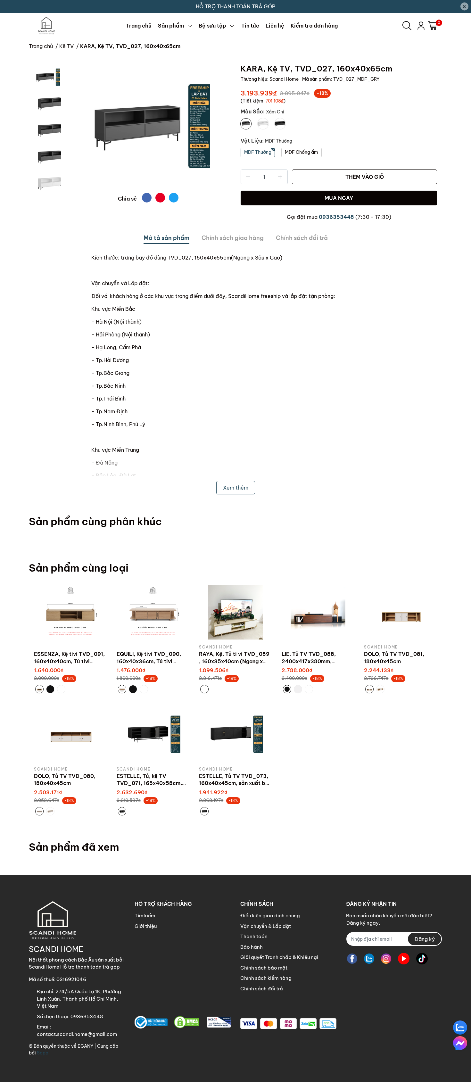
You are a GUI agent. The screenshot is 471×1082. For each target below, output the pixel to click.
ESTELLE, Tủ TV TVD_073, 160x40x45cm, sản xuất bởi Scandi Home (234, 783)
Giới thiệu (146, 926)
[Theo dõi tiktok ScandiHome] (422, 958)
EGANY (85, 1046)
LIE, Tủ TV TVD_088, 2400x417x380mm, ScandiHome (309, 661)
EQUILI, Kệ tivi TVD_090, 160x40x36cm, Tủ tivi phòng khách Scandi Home (151, 661)
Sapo (42, 1053)
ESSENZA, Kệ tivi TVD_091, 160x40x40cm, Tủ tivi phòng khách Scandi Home (69, 661)
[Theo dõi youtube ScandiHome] (403, 958)
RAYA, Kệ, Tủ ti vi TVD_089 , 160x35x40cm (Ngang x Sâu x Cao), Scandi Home (234, 661)
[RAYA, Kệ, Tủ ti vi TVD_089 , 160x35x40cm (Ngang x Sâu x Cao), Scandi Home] (235, 612)
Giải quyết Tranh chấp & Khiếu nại (279, 957)
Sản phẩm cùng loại (78, 567)
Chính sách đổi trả (261, 989)
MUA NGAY (339, 198)
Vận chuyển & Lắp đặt (265, 926)
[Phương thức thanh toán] (288, 1023)
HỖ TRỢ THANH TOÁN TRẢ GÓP (235, 6)
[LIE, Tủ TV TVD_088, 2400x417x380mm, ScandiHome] (318, 612)
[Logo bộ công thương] (183, 1022)
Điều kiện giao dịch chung (270, 916)
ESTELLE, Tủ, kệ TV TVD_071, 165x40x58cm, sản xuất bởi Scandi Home (150, 783)
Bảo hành (251, 947)
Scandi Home (284, 79)
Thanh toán (254, 936)
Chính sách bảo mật (263, 968)
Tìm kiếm (145, 916)
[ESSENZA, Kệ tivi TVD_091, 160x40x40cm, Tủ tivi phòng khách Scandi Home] (70, 612)
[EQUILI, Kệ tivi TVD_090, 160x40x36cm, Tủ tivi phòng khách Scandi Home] (153, 612)
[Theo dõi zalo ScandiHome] (369, 958)
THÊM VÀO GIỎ (364, 177)
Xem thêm (235, 487)
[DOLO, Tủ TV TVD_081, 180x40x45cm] (400, 612)
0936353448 (336, 217)
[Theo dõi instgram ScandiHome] (386, 958)
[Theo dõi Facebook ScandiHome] (352, 958)
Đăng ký (424, 939)
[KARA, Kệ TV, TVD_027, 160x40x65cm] (148, 126)
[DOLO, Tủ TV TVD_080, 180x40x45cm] (70, 734)
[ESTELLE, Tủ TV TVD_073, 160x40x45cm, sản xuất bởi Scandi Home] (235, 734)
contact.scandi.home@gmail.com (77, 1034)
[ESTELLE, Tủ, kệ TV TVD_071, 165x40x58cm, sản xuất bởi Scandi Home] (153, 734)
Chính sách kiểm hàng (266, 978)
